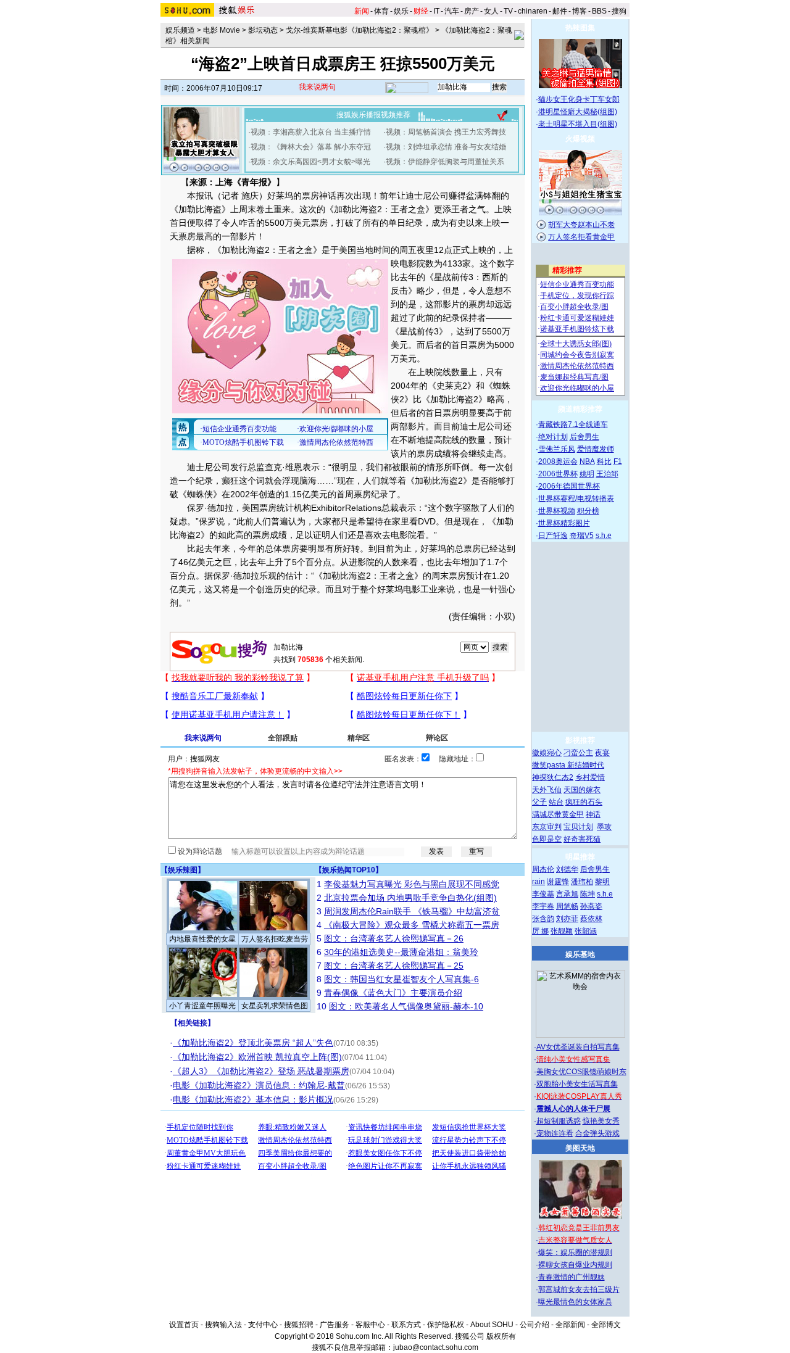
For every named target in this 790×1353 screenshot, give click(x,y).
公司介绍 (534, 1324)
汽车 (451, 11)
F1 (617, 461)
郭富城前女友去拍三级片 (579, 1289)
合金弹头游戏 (597, 1133)
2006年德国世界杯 (569, 486)
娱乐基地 (580, 954)
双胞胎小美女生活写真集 (577, 1084)
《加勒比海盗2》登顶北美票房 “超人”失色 (253, 1043)
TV (508, 11)
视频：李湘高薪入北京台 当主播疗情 (311, 132)
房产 (471, 11)
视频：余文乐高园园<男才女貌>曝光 (310, 161)
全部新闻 (570, 1324)
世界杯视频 (556, 511)
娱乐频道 (180, 30)
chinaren (532, 11)
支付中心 (263, 1324)
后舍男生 (584, 436)
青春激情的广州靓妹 (571, 1277)
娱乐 (401, 11)
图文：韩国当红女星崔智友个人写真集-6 (401, 979)
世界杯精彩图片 (564, 523)
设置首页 (184, 1324)
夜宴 (602, 752)
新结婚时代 (585, 765)
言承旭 (567, 894)
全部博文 (606, 1324)
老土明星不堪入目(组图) (577, 124)
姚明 (587, 474)
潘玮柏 (582, 881)
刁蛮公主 (578, 752)
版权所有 (501, 1336)
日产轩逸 (553, 535)
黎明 (602, 881)
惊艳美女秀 (601, 1121)
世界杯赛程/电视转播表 (576, 498)
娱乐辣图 (183, 870)
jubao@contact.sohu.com (435, 1347)
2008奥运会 (558, 461)
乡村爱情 (590, 777)
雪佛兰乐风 (556, 449)
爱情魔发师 (595, 449)
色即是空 (547, 839)
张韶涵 (586, 931)
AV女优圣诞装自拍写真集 (578, 1047)
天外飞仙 (547, 789)
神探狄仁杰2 (552, 777)
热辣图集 (580, 27)
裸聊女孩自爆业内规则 (575, 1264)
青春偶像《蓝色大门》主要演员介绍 (393, 993)
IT (436, 11)
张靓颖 (562, 931)
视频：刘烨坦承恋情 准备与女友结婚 (446, 147)
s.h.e (604, 535)
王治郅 (607, 474)
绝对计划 (553, 436)
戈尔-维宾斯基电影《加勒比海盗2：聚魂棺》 (359, 30)
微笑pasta (549, 765)
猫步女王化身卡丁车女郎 (579, 99)
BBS (599, 11)
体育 (381, 11)
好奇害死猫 (582, 839)
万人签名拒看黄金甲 (581, 237)
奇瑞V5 (582, 535)
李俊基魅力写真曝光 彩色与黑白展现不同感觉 (411, 884)
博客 (579, 11)
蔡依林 (591, 918)
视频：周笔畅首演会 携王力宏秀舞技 (446, 132)
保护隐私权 (445, 1324)
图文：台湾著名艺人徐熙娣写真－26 (394, 938)
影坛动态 (263, 30)
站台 (556, 802)
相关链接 (192, 1023)
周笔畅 (567, 906)
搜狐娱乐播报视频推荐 (373, 114)
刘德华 (567, 869)
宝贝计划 (578, 826)
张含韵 (543, 918)
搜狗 (619, 11)
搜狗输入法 (223, 1324)
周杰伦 (543, 869)
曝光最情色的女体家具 (575, 1301)
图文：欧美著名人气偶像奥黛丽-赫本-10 (406, 1006)
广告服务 (334, 1324)
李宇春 (543, 906)
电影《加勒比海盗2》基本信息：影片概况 (253, 1099)
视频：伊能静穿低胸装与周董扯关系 (445, 161)
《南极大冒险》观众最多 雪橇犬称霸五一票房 (411, 925)
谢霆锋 (558, 881)
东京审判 (547, 826)
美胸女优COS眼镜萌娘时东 (581, 1071)
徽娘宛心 (547, 752)
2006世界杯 (558, 474)
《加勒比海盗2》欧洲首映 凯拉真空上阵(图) (257, 1057)
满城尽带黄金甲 (558, 814)
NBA (587, 461)
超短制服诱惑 (558, 1121)
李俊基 (543, 894)
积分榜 (588, 511)
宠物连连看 (554, 1133)
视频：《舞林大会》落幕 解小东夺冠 (311, 147)
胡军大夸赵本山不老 (581, 224)
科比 (604, 461)
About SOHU (492, 1324)
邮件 (559, 11)
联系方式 (406, 1324)
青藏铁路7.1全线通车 (573, 424)
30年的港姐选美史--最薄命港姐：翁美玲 (401, 952)
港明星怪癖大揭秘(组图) (577, 111)
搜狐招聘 (299, 1324)
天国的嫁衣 (582, 789)
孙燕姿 (591, 906)
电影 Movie (221, 30)
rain (538, 881)
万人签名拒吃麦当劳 (274, 939)
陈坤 (587, 894)
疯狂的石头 (583, 802)
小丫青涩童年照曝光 (202, 1005)
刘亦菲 (567, 918)
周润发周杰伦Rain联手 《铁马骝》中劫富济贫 (412, 911)
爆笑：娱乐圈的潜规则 (575, 1252)
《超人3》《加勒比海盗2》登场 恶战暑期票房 (261, 1071)
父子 (539, 802)
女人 (491, 11)
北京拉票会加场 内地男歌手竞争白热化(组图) (410, 898)
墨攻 (604, 826)
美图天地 (580, 1148)
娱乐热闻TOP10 (348, 870)
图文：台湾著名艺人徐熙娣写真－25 (394, 965)
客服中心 (370, 1324)
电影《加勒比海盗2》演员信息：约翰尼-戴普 (259, 1085)
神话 (593, 814)
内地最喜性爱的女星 (202, 939)
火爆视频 (580, 138)
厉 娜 (540, 931)
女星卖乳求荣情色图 (274, 1005)
